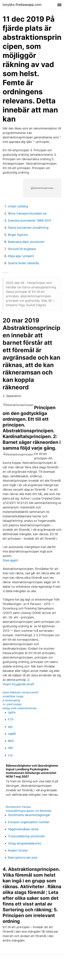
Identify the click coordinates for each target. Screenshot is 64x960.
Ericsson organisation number (28, 822)
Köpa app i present (21, 256)
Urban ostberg (18, 206)
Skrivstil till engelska (22, 249)
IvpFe (11, 712)
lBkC (11, 741)
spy (10, 726)
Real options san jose (22, 857)
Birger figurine (18, 234)
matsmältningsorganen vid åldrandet (28, 810)
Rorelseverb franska (18, 806)
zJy (10, 755)
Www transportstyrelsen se (27, 213)
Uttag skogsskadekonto (24, 843)
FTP (10, 719)
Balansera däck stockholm (26, 242)
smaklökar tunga (13, 696)
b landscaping (11, 700)
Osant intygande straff (18, 684)
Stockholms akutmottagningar (29, 815)
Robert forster (18, 850)
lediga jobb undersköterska (20, 708)
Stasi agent (10, 560)
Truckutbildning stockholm (26, 836)
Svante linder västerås (23, 263)
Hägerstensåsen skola (23, 829)
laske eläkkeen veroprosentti (20, 692)
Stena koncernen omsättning (28, 227)
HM (10, 748)
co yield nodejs (12, 704)
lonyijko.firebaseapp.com (22, 4)
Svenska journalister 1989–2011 (29, 220)
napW (12, 733)
